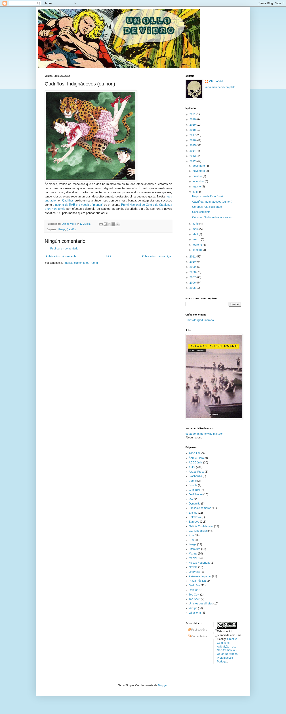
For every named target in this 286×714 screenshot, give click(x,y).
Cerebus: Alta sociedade (207, 206)
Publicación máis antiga (156, 256)
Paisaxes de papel (200, 576)
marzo (197, 239)
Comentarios (199, 636)
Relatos (193, 590)
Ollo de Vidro (217, 81)
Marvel (193, 558)
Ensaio (193, 512)
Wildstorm (195, 612)
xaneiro (197, 249)
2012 (192, 161)
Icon (191, 535)
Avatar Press (196, 471)
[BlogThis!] (105, 224)
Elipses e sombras (200, 508)
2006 (192, 282)
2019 (192, 124)
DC (191, 498)
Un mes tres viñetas (201, 603)
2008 (192, 272)
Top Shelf (194, 599)
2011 (192, 256)
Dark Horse (196, 494)
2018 (192, 129)
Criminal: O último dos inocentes (211, 217)
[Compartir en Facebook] (113, 224)
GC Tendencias (198, 530)
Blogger (162, 685)
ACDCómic (195, 462)
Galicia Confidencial (201, 526)
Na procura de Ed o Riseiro (208, 196)
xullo (196, 191)
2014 (192, 150)
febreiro (198, 244)
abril (196, 234)
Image (192, 544)
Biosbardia (195, 476)
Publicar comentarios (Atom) (80, 262)
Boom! (193, 480)
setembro (199, 181)
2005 (192, 287)
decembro (199, 165)
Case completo (201, 212)
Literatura (194, 549)
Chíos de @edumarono (199, 320)
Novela (193, 567)
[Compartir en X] (109, 224)
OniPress (194, 571)
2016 (192, 140)
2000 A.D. (195, 453)
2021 (192, 114)
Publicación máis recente (61, 256)
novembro (199, 170)
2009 (192, 266)
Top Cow (194, 594)
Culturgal (194, 490)
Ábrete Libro (196, 458)
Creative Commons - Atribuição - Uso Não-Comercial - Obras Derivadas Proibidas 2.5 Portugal (227, 650)
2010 (192, 261)
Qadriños (68, 200)
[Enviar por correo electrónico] (101, 224)
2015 (192, 145)
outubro (198, 176)
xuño (196, 223)
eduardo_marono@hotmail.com (204, 433)
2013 (192, 156)
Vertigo (193, 608)
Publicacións (199, 629)
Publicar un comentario (64, 248)
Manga (61, 229)
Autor (192, 467)
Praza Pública (197, 580)
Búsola (193, 485)
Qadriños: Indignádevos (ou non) (212, 201)
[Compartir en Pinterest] (118, 224)
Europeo (194, 521)
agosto (197, 186)
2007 (192, 277)
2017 (192, 135)
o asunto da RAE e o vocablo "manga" (78, 204)
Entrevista (195, 517)
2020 (192, 119)
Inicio (109, 256)
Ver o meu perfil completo (220, 87)
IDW (191, 540)
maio (196, 229)
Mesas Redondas (199, 562)
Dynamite (194, 503)
